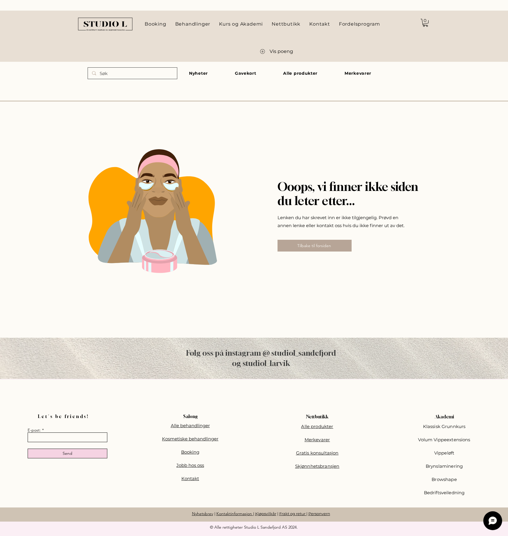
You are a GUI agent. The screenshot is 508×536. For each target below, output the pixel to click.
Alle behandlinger (190, 425)
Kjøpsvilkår (265, 513)
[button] (425, 23)
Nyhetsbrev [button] (202, 513)
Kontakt (190, 478)
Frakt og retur (292, 513)
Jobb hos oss (190, 465)
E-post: (34, 430)
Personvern (319, 513)
